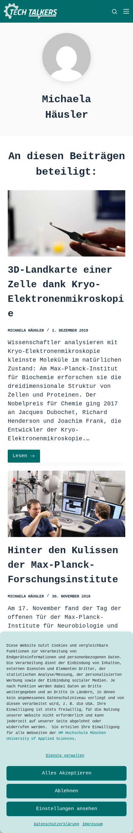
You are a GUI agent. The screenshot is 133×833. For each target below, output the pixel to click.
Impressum (92, 824)
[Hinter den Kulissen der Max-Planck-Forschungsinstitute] (66, 504)
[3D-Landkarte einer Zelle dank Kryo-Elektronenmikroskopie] (66, 223)
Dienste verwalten (65, 755)
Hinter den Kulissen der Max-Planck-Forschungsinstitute (63, 565)
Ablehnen (66, 791)
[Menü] (126, 11)
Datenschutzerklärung (56, 824)
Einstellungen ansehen (66, 809)
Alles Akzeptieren (66, 773)
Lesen (26, 458)
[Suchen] (114, 11)
